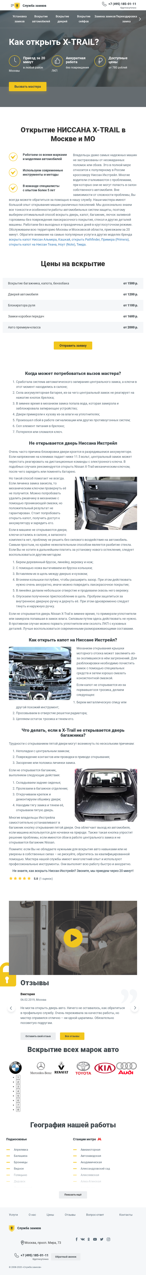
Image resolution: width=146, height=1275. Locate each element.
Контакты (125, 1214)
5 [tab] (18, 1095)
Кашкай (64, 239)
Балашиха (20, 1156)
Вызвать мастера (27, 86)
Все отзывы (72, 1036)
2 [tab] (18, 1082)
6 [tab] (18, 1100)
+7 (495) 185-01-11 (122, 4)
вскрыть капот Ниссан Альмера (33, 239)
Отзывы (70, 1214)
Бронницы (20, 1162)
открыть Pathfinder (86, 239)
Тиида (81, 244)
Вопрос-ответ (95, 1214)
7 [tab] (18, 1105)
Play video (73, 938)
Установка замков (20, 19)
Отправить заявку (73, 345)
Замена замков (105, 16)
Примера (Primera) (115, 239)
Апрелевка (21, 1149)
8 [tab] (18, 1109)
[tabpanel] (19, 1067)
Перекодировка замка (126, 19)
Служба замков (34, 5)
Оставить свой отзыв (38, 1036)
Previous (11, 1008)
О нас (32, 1214)
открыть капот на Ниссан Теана (33, 244)
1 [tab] (18, 1077)
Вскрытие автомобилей (41, 19)
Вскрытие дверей (62, 19)
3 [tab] (18, 1086)
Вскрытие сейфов (83, 19)
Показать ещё (73, 1194)
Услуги (13, 1214)
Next (139, 19)
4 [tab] (18, 1091)
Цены (50, 1214)
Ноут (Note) (66, 244)
